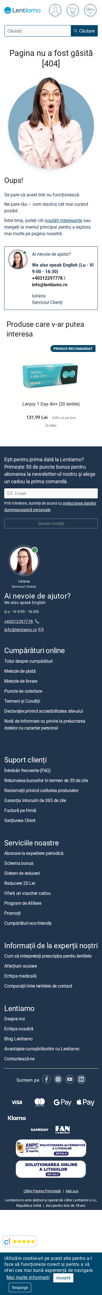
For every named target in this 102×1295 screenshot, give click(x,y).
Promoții (12, 913)
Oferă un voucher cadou (27, 893)
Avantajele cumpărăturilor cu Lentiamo (41, 1049)
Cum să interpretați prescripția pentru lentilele (47, 956)
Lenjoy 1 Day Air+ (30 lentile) (51, 404)
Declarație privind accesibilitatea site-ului (43, 711)
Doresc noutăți (51, 523)
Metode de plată (19, 671)
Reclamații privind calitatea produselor (41, 790)
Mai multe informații (28, 1277)
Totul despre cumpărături (28, 661)
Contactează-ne (19, 1059)
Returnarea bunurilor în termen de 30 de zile (46, 780)
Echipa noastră (18, 1029)
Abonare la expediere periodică (33, 853)
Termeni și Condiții (22, 701)
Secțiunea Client (19, 820)
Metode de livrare (20, 681)
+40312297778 (47, 278)
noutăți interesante (63, 220)
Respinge (20, 1287)
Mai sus (72, 1190)
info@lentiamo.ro (49, 284)
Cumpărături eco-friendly (28, 923)
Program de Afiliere (22, 903)
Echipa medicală (20, 976)
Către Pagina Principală (42, 1190)
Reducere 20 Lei (19, 883)
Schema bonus (18, 863)
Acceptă (63, 1277)
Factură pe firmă (20, 810)
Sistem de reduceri (22, 873)
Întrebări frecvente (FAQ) (27, 770)
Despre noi (14, 1019)
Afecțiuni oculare (20, 966)
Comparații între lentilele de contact (38, 986)
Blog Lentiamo (18, 1039)
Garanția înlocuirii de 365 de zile (35, 800)
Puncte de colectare (23, 691)
